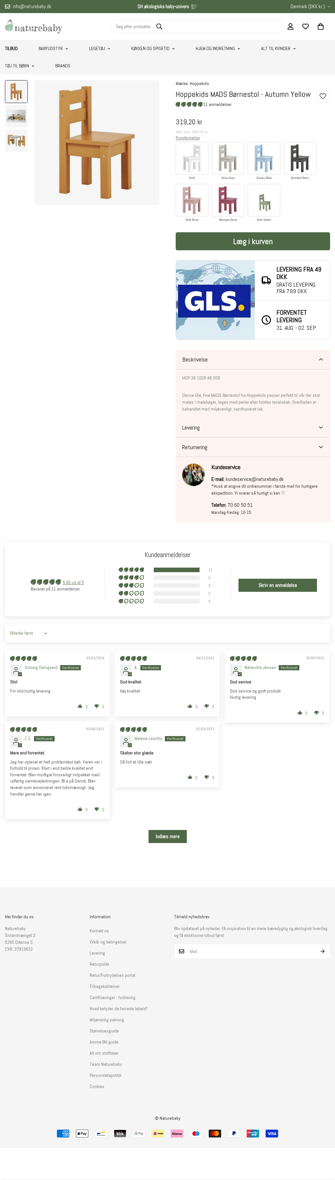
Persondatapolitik (105, 1075)
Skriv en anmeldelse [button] (277, 585)
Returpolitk (99, 964)
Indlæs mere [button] (168, 836)
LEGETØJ (97, 48)
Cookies (97, 1086)
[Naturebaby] (33, 26)
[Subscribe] (322, 951)
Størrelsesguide (104, 1031)
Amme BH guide (104, 1042)
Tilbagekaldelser (105, 986)
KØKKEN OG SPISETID (150, 48)
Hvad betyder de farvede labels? (119, 1009)
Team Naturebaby (106, 1064)
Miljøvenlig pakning (107, 1020)
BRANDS (62, 66)
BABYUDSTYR (51, 48)
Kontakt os (99, 931)
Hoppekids (199, 83)
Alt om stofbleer (104, 1053)
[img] (23, 658)
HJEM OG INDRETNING (215, 48)
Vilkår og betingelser (108, 942)
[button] (320, 26)
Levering (97, 953)
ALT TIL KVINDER (276, 48)
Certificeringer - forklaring (112, 997)
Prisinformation (188, 137)
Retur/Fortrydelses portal (112, 975)
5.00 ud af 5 (73, 582)
